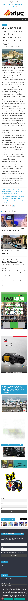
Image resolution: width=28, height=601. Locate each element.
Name (2, 498)
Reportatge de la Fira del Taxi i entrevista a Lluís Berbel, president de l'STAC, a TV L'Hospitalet (13, 191)
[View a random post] (25, 19)
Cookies (3, 570)
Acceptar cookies (9, 598)
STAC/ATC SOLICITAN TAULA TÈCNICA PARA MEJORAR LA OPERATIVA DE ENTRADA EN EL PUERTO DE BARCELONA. (14, 5)
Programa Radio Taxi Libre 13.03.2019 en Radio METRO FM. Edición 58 (13, 229)
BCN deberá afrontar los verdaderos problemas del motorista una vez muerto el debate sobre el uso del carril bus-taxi (14, 200)
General (4, 25)
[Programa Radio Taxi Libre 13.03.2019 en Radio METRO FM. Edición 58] (14, 214)
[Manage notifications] (2, 598)
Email (2, 503)
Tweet (8, 209)
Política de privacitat (19, 598)
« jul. (2, 289)
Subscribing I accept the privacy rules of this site (14, 509)
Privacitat (3, 567)
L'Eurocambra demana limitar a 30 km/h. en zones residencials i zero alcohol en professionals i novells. (12, 261)
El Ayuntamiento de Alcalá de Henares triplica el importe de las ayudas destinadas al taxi (13, 251)
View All (23, 519)
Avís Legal (3, 565)
